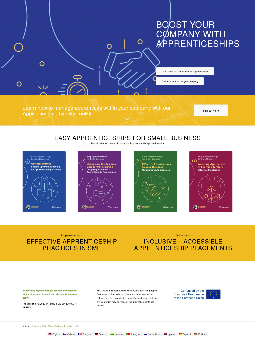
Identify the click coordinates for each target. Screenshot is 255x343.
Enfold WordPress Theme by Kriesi (63, 326)
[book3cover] (155, 181)
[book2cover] (99, 181)
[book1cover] (44, 181)
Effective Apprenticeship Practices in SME (72, 244)
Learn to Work (40, 326)
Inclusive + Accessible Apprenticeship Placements (183, 244)
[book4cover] (210, 181)
